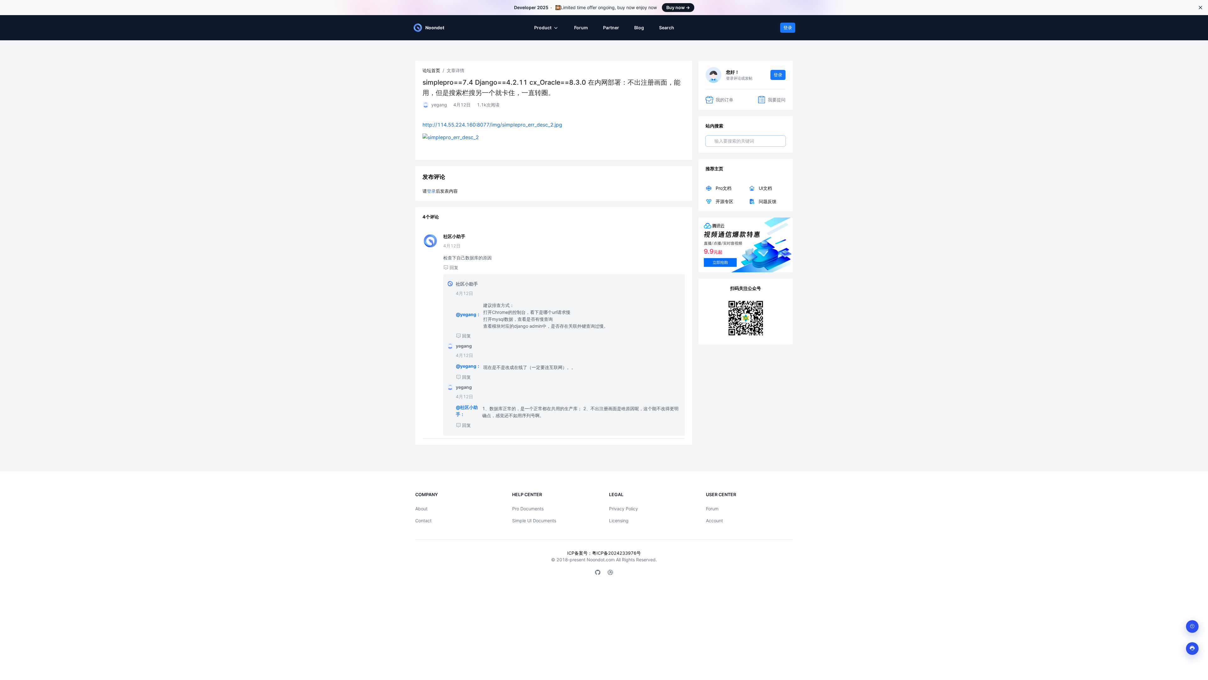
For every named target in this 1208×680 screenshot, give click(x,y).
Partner (611, 27)
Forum (581, 27)
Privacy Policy (623, 508)
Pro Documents (528, 508)
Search (666, 27)
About (421, 508)
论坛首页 (431, 70)
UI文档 (765, 188)
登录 (787, 27)
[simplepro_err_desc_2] (553, 137)
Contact (423, 520)
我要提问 (777, 99)
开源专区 (724, 201)
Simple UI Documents (534, 520)
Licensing (619, 520)
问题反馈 (767, 201)
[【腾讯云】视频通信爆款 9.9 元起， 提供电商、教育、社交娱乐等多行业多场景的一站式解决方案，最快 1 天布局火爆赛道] (745, 245)
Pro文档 (723, 188)
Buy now (678, 7)
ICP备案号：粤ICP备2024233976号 (604, 553)
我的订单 (724, 99)
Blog (639, 27)
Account (714, 520)
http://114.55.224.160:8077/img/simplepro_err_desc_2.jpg (492, 125)
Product (542, 27)
